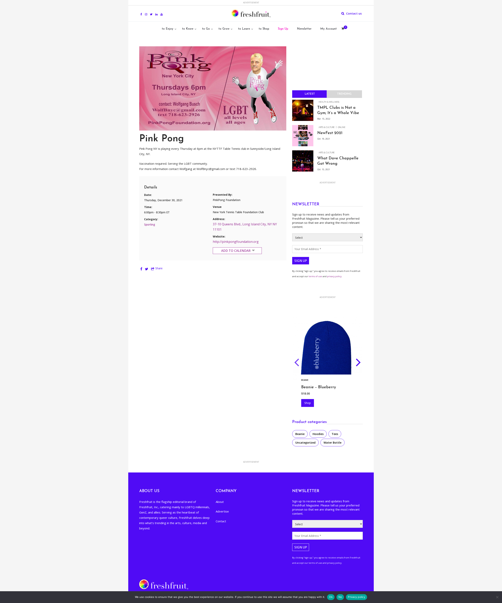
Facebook (141, 12)
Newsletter (304, 28)
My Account (328, 28)
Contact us (354, 13)
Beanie (300, 434)
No (340, 596)
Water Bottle (332, 442)
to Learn (244, 28)
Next (358, 363)
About (220, 502)
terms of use (315, 276)
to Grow (223, 28)
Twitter (151, 12)
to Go (206, 28)
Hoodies (306, 379)
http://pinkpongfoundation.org (236, 241)
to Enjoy (167, 28)
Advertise (222, 511)
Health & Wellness (329, 101)
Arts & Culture (327, 127)
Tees (335, 434)
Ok (331, 596)
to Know (187, 28)
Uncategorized (305, 442)
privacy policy (334, 276)
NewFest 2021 (329, 133)
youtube (161, 12)
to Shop (264, 28)
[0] (342, 29)
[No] (497, 597)
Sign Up (283, 28)
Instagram (146, 12)
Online (341, 127)
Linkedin (156, 12)
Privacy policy (356, 596)
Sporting (149, 224)
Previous (296, 363)
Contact (221, 521)
